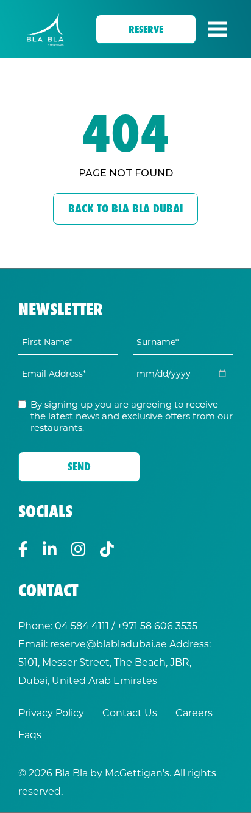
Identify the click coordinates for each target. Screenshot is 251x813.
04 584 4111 (82, 625)
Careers (194, 712)
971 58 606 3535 (159, 625)
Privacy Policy (51, 712)
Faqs (29, 734)
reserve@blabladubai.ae (108, 643)
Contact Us (129, 712)
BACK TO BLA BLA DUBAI (125, 208)
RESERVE (146, 29)
